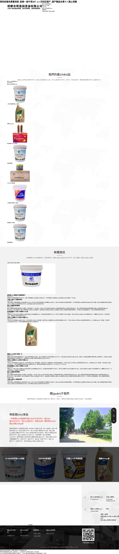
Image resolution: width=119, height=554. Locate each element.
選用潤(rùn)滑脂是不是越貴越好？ (16, 295)
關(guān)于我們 (45, 5)
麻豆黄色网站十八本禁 (41, 553)
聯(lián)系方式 (50, 533)
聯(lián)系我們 (50, 530)
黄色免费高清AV (32, 553)
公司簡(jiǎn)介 (11, 535)
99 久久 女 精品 (24, 553)
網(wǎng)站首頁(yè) (46, 4)
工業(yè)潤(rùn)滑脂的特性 (14, 299)
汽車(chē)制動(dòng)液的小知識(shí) (17, 317)
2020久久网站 (3, 553)
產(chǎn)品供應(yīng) (47, 8)
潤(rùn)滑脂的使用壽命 (13, 305)
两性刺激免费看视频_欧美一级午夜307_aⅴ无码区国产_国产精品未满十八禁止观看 (38, 2)
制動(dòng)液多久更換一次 (14, 354)
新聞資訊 (44, 10)
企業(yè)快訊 (45, 11)
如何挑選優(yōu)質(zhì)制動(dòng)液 (17, 311)
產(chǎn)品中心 (24, 531)
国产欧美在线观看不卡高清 (13, 553)
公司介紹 (44, 7)
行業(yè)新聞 (51, 11)
